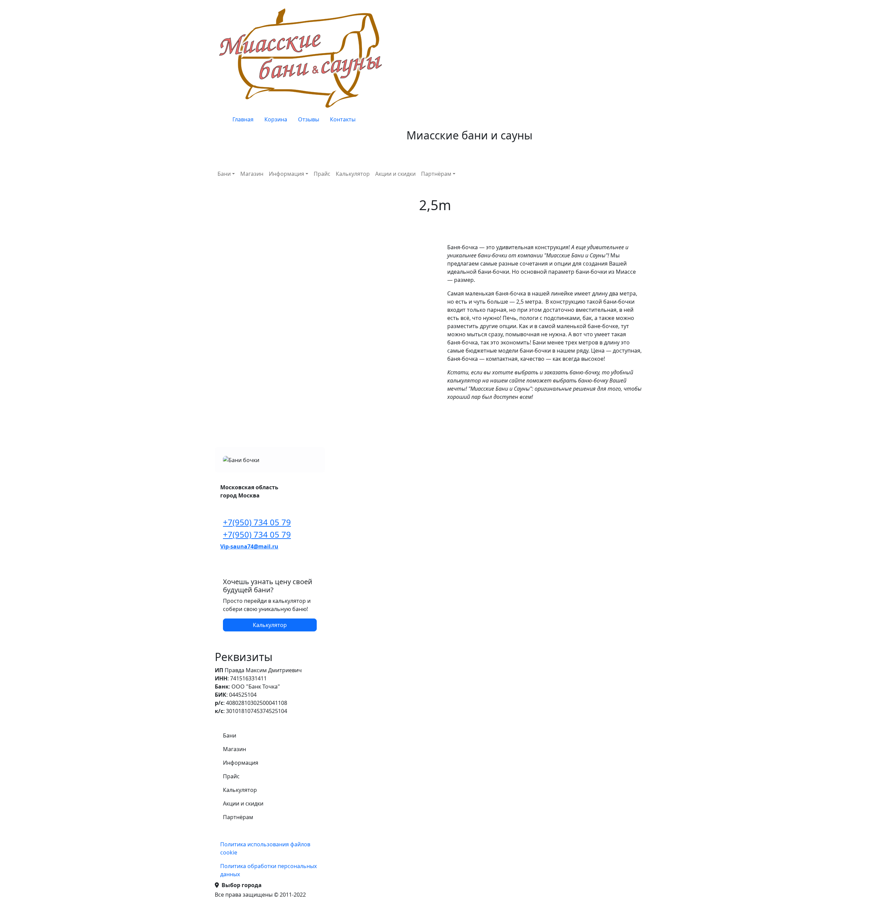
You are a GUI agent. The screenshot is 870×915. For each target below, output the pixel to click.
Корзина (275, 119)
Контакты (342, 119)
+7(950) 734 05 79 (257, 522)
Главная (243, 119)
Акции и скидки (395, 173)
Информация (286, 173)
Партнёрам (436, 173)
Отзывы (308, 119)
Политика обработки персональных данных (268, 870)
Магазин (251, 173)
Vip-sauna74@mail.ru (249, 546)
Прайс (322, 173)
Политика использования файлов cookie (265, 848)
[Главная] (302, 58)
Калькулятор (353, 173)
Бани (224, 173)
